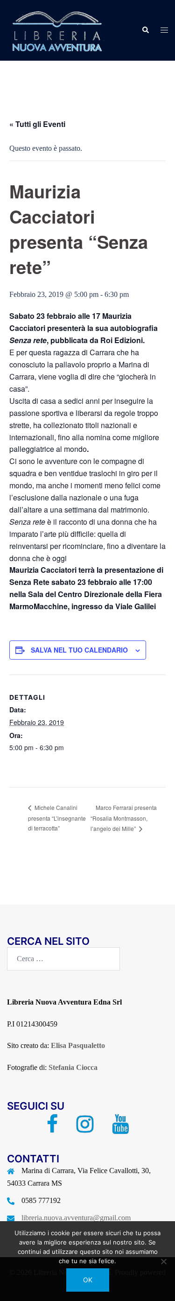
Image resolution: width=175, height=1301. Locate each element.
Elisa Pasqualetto (78, 1045)
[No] (163, 1261)
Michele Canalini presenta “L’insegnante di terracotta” (57, 817)
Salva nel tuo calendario (79, 649)
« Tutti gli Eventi (37, 124)
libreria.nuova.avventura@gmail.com (76, 1218)
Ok (87, 1280)
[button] (145, 30)
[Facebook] (52, 1128)
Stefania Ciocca (73, 1067)
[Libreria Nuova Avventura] (56, 30)
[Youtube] (120, 1128)
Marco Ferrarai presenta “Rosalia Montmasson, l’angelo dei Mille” (124, 817)
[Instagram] (85, 1128)
